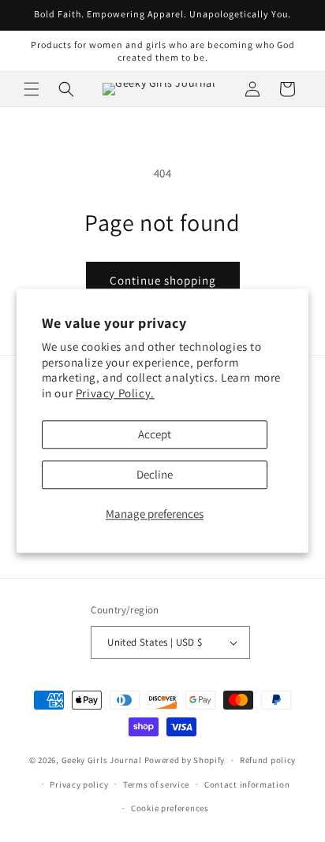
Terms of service (156, 784)
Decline (154, 475)
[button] (31, 89)
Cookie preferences (170, 808)
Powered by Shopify (185, 760)
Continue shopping (163, 280)
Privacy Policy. (115, 393)
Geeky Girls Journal (102, 760)
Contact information (247, 784)
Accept (154, 434)
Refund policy (268, 760)
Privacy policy (79, 784)
